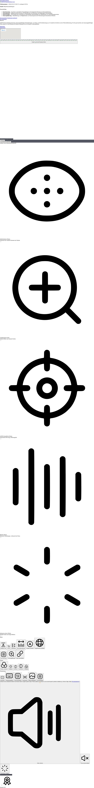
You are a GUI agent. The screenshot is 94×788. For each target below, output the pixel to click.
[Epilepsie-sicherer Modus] (0, 636)
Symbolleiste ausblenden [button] (6, 141)
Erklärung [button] (2, 140)
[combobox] (39, 41)
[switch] (0, 241)
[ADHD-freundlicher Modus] (0, 438)
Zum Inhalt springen (4, 0)
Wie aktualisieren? (75, 681)
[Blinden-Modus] (0, 537)
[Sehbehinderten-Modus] (0, 241)
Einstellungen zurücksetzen (6, 774)
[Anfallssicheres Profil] (0, 340)
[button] (3, 646)
